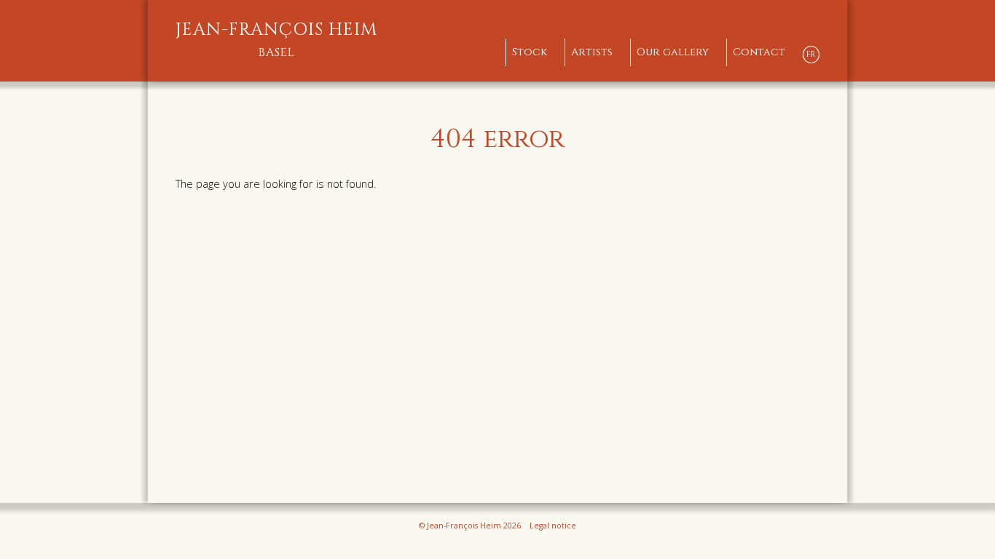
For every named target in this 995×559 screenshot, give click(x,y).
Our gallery (673, 52)
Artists (592, 52)
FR (811, 54)
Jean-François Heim (277, 40)
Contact (759, 52)
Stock (529, 52)
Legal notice (553, 525)
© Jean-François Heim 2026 (470, 525)
